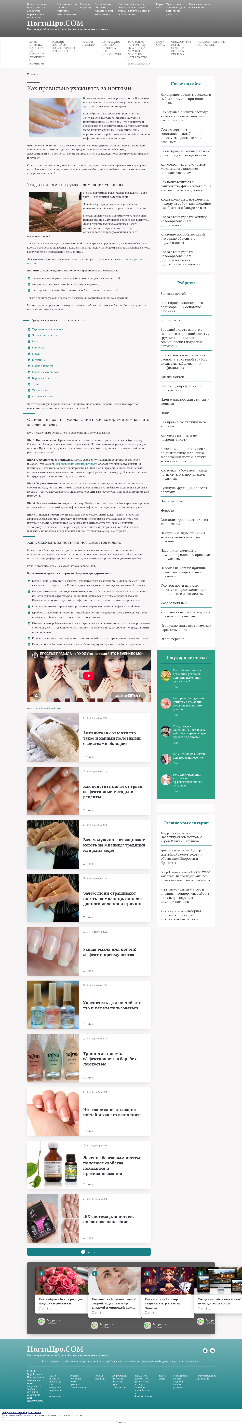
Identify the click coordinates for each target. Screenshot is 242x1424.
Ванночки (38, 347)
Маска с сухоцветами (46, 372)
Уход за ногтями (174, 603)
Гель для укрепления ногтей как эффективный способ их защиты (187, 780)
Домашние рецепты (45, 335)
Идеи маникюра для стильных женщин (185, 401)
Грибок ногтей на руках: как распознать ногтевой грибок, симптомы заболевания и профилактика (184, 361)
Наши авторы (171, 501)
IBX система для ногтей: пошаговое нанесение (189, 755)
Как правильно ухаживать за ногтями (183, 424)
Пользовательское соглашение (200, 5)
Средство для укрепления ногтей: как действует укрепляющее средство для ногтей (189, 731)
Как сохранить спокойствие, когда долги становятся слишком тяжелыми (183, 168)
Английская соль (43, 396)
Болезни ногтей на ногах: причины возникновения (67, 9)
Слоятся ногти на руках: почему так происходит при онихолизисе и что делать (183, 589)
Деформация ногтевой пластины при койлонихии (104, 9)
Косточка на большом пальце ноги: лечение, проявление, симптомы (184, 474)
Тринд (36, 384)
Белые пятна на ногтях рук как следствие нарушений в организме (37, 10)
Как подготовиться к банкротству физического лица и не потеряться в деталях (186, 186)
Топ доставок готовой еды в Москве (17, 1415)
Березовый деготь (43, 378)
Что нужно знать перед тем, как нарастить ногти (186, 627)
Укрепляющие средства (47, 329)
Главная (32, 74)
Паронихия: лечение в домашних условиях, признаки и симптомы (185, 554)
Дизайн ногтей (172, 377)
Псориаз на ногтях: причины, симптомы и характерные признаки (184, 572)
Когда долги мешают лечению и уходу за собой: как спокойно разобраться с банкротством (186, 203)
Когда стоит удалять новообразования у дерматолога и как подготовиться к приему (180, 258)
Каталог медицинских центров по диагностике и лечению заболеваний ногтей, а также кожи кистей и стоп (185, 455)
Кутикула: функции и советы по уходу (184, 490)
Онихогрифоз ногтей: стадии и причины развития (175, 9)
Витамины (38, 359)
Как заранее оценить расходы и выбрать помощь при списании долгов (186, 98)
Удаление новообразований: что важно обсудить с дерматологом (183, 238)
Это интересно (173, 639)
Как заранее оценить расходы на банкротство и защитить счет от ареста (184, 116)
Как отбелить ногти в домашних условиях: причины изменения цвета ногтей (187, 676)
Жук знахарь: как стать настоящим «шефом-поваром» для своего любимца (186, 876)
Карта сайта (159, 5)
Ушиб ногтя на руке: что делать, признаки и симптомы (186, 614)
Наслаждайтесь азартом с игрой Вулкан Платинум (181, 839)
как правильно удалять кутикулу (76, 463)
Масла (36, 353)
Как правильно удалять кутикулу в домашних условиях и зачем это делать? (189, 703)
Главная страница (86, 5)
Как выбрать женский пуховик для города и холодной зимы (185, 153)
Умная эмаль (40, 390)
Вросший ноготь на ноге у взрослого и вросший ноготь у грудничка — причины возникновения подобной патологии (185, 337)
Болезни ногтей (173, 293)
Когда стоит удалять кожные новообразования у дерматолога (184, 221)
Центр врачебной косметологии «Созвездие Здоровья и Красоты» (181, 856)
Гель (35, 341)
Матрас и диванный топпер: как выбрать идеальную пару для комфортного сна (185, 895)
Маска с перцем (42, 365)
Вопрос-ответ (172, 320)
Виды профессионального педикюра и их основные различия (182, 307)
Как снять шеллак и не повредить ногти (179, 437)
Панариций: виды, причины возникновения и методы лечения (183, 537)
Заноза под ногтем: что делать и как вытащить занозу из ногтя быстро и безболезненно (134, 9)
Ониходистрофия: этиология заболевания (184, 521)
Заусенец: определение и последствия (181, 388)
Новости (168, 510)
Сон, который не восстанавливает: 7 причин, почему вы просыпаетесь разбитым (182, 135)
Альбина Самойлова (48, 708)
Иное (165, 413)
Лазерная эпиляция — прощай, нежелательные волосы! (181, 915)
